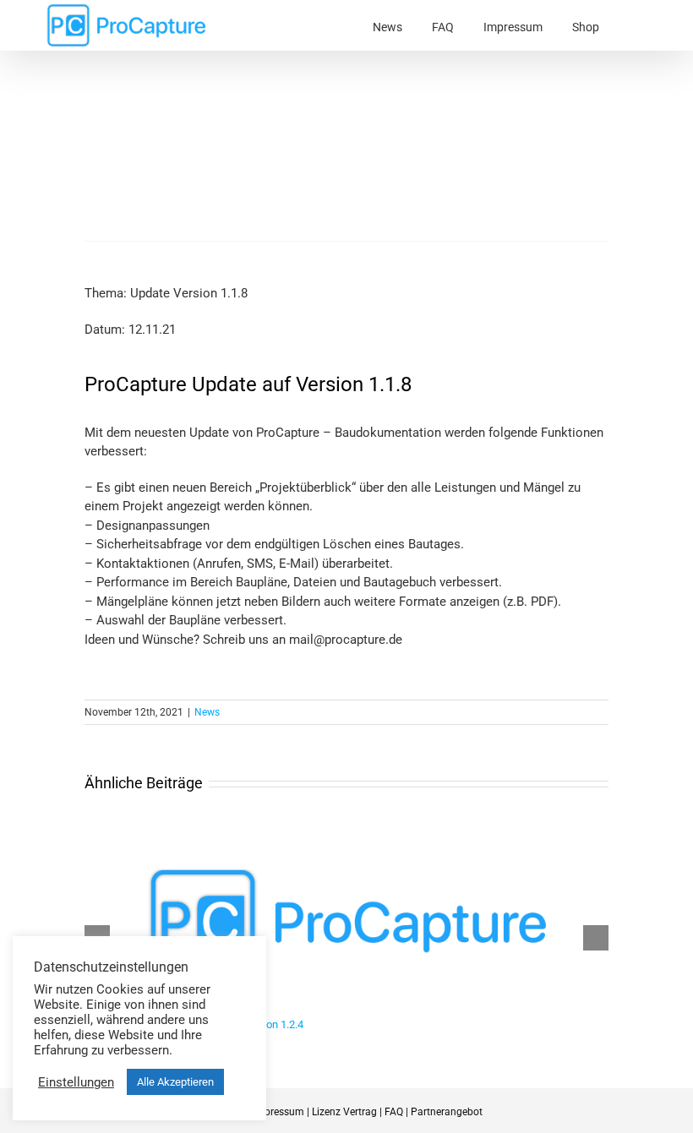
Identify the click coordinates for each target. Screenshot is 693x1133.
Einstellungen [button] (76, 1082)
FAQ (394, 1112)
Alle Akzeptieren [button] (175, 1082)
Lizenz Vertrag (344, 1112)
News (207, 712)
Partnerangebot (447, 1112)
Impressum (278, 1112)
